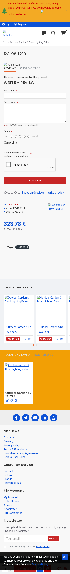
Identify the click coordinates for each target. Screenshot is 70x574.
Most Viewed (43, 354)
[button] (33, 345)
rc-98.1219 (22, 247)
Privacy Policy (40, 564)
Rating (7, 131)
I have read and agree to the (28, 546)
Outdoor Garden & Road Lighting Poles (19, 327)
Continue (35, 180)
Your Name (9, 90)
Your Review (10, 102)
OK (64, 557)
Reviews (10, 68)
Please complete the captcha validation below (16, 154)
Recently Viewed (17, 354)
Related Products (18, 287)
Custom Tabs (30, 68)
